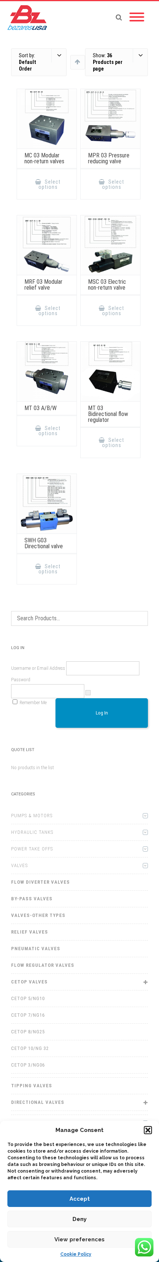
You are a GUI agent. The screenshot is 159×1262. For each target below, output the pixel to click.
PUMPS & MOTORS (32, 815)
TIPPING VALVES (31, 1085)
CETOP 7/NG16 (28, 1015)
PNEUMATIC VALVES (35, 948)
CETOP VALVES (29, 982)
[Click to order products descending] (77, 62)
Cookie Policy (75, 1254)
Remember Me (33, 702)
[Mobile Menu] (136, 17)
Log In (102, 713)
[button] (148, 1130)
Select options (49, 184)
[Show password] (88, 692)
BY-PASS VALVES (32, 898)
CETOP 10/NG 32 (30, 1048)
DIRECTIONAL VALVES (37, 1102)
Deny (79, 1219)
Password (20, 679)
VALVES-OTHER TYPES (38, 915)
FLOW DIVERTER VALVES (40, 882)
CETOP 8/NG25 (28, 1031)
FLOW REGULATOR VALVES (42, 965)
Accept (80, 1199)
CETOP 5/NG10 (28, 998)
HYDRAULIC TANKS (32, 832)
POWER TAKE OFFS (32, 849)
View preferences (79, 1239)
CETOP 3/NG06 (28, 1065)
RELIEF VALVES (29, 932)
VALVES (19, 865)
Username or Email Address (38, 668)
